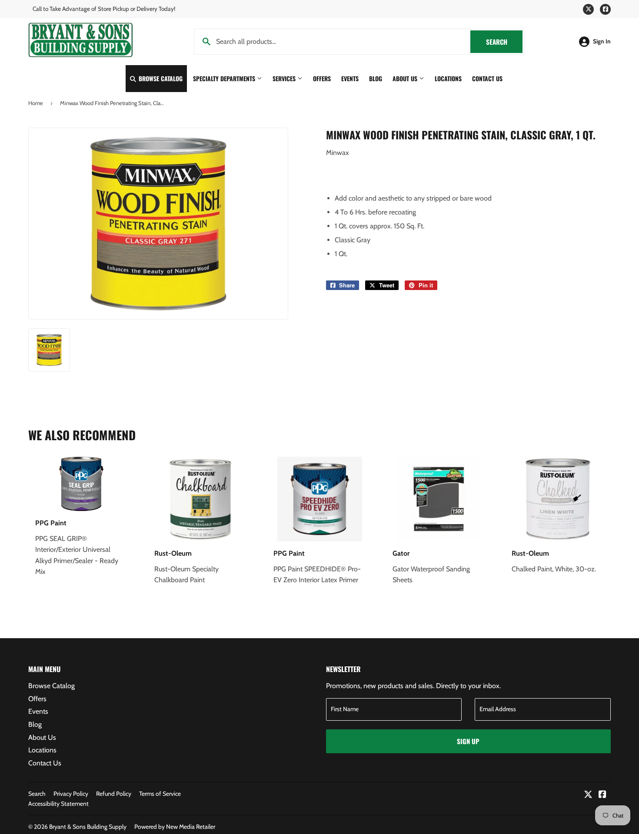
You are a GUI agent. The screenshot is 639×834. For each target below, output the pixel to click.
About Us (406, 78)
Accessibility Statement (58, 803)
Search (504, 41)
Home (35, 102)
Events (350, 78)
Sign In (602, 41)
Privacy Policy (70, 793)
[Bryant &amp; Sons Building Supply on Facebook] (602, 795)
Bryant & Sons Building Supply (87, 826)
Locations (448, 78)
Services (285, 78)
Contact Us (487, 78)
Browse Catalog (160, 78)
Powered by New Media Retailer (174, 826)
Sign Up (468, 741)
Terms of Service (160, 793)
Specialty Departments (225, 78)
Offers (322, 78)
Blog (375, 78)
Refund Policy (113, 793)
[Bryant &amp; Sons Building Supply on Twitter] (588, 795)
